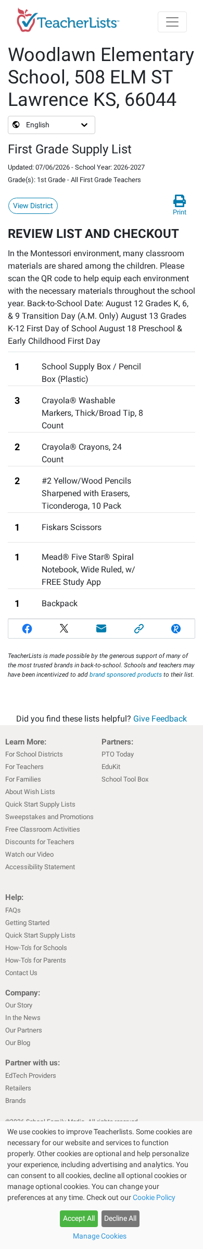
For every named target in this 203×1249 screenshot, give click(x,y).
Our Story (18, 1005)
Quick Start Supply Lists (40, 804)
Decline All (120, 1218)
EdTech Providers (30, 1075)
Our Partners (23, 1030)
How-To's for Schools (36, 948)
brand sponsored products (126, 674)
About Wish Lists (30, 792)
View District (33, 205)
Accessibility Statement (40, 867)
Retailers (18, 1088)
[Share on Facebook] (27, 628)
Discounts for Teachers (39, 842)
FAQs (13, 910)
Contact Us (21, 973)
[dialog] (101, 1185)
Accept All (79, 1218)
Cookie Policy (154, 1197)
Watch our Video (29, 854)
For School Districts (34, 754)
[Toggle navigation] (172, 21)
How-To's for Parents (35, 960)
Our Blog (17, 1043)
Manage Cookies (99, 1236)
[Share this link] (139, 628)
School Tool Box (125, 779)
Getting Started (27, 923)
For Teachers (24, 767)
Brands (15, 1100)
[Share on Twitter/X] (64, 628)
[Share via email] (101, 628)
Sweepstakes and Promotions (49, 817)
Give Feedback (160, 719)
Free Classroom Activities (42, 829)
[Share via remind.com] (176, 628)
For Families (23, 779)
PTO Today (118, 754)
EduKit (111, 767)
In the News (23, 1018)
